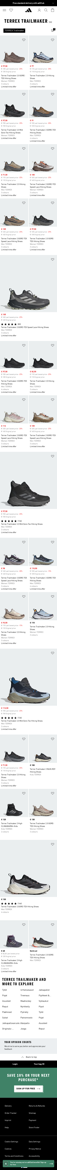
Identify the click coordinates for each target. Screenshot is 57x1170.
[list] (24, 30)
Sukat (5, 1018)
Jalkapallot (44, 990)
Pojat (4, 996)
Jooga (23, 1029)
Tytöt (4, 990)
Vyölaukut (43, 1001)
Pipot (41, 1007)
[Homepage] (28, 11)
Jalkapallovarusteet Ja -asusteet (11, 1023)
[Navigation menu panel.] (4, 10)
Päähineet (7, 1012)
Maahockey (25, 1001)
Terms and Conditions (14, 1156)
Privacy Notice (35, 1149)
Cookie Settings (11, 1142)
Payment (32, 1120)
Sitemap (32, 1113)
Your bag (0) (39, 1064)
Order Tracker (11, 1113)
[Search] (46, 10)
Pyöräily (24, 1012)
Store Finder (34, 1128)
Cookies (8, 1149)
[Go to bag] (52, 10)
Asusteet (6, 1001)
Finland (32, 1166)
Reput (5, 1007)
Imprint (8, 1120)
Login (15, 1064)
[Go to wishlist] (11, 10)
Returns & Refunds (37, 1106)
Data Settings (34, 1142)
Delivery (8, 1106)
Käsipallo (24, 1023)
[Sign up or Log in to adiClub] (39, 10)
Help (7, 1128)
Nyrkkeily (25, 1007)
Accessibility (34, 1156)
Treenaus (24, 996)
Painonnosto (26, 1018)
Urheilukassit (27, 990)
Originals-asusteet (7, 1029)
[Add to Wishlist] (24, 40)
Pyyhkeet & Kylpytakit (44, 996)
